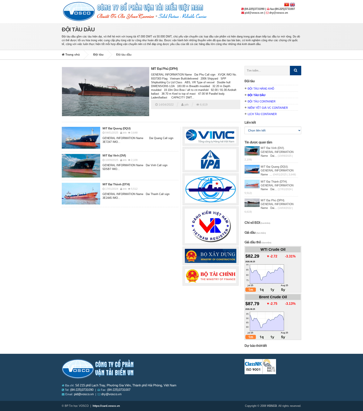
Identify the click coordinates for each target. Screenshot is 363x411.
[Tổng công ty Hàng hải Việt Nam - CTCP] (211, 136)
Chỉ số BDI (257, 222)
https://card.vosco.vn (106, 405)
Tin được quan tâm (258, 142)
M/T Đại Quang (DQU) (116, 128)
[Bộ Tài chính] (211, 276)
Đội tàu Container (261, 101)
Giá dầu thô (258, 242)
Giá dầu (255, 232)
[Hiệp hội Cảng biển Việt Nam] (211, 159)
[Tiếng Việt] (286, 4)
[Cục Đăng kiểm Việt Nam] (211, 225)
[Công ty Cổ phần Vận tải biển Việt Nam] (98, 369)
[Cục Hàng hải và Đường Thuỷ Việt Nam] (211, 189)
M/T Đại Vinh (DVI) (114, 155)
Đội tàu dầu (256, 95)
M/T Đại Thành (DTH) (116, 184)
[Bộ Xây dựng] (211, 256)
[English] (292, 4)
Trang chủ (72, 54)
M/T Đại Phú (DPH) (164, 68)
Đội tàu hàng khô (261, 88)
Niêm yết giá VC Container (268, 107)
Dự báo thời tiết (256, 345)
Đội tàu (98, 54)
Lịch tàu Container (262, 114)
